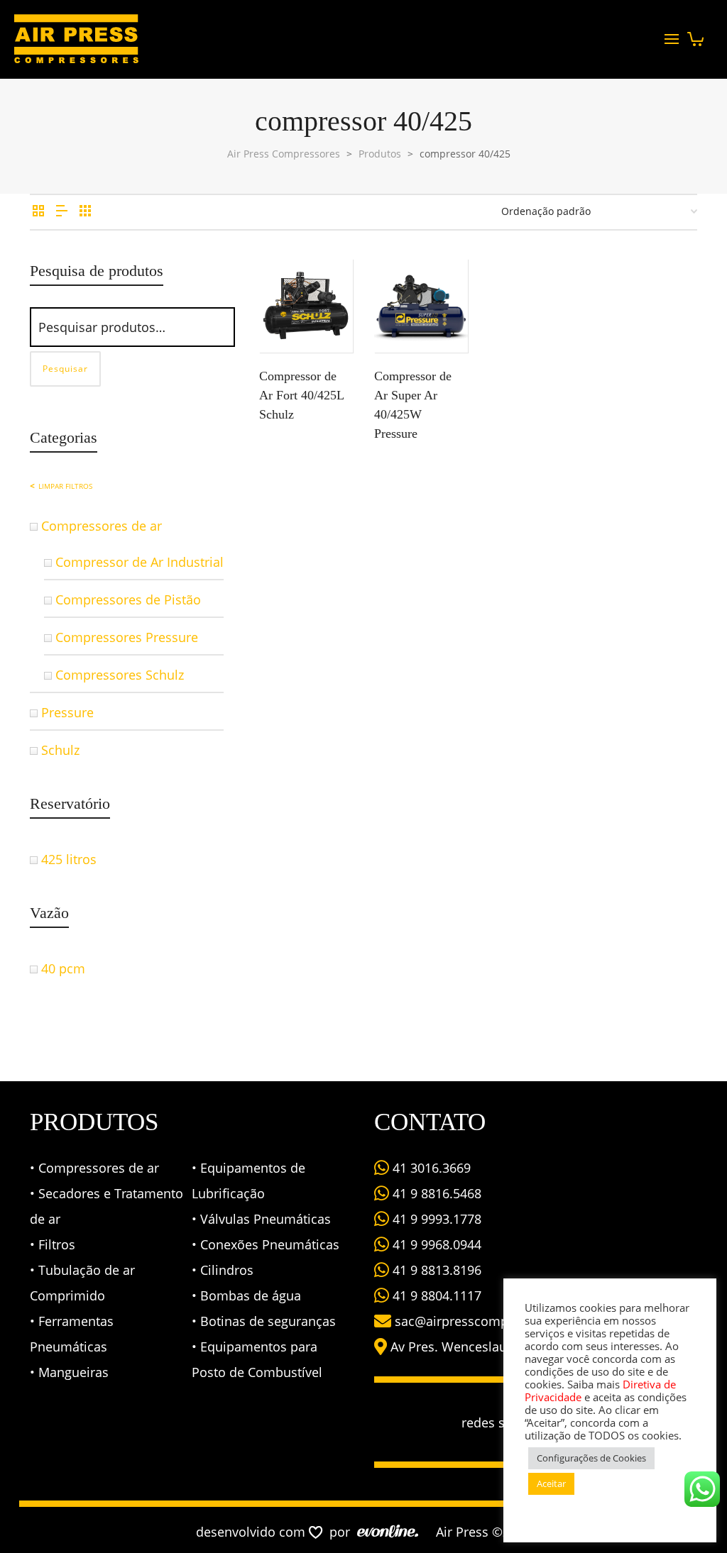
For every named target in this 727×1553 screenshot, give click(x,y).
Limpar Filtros (65, 486)
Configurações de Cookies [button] (591, 1458)
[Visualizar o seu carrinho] (695, 35)
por (343, 1531)
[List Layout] (61, 211)
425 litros (69, 859)
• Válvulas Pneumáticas (261, 1218)
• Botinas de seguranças (264, 1321)
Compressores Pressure (126, 637)
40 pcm (63, 968)
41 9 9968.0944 (435, 1244)
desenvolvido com (252, 1531)
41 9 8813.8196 (435, 1269)
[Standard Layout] (38, 211)
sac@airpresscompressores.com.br (500, 1321)
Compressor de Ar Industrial (139, 561)
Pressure (67, 712)
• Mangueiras (69, 1372)
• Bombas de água (246, 1295)
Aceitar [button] (551, 1483)
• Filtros (52, 1244)
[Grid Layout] (85, 211)
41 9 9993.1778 (435, 1218)
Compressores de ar (101, 525)
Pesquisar (65, 369)
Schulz (60, 749)
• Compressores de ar (94, 1167)
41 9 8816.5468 (435, 1193)
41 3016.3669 (430, 1167)
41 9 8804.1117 (435, 1295)
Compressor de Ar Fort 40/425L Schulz (301, 395)
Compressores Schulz (119, 674)
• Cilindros (222, 1269)
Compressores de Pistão (128, 599)
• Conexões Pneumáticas (265, 1244)
